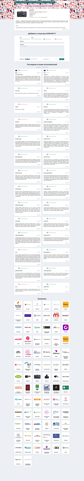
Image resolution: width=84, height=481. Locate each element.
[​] (42, 52)
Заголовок (22, 41)
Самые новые (38, 67)
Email (32, 37)
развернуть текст (65, 29)
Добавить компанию (39, 2)
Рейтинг (30, 2)
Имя (20, 37)
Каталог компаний (22, 2)
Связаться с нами (50, 2)
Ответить (38, 83)
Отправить (62, 59)
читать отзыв (27, 79)
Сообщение (22, 44)
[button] (21, 46)
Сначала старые (45, 67)
